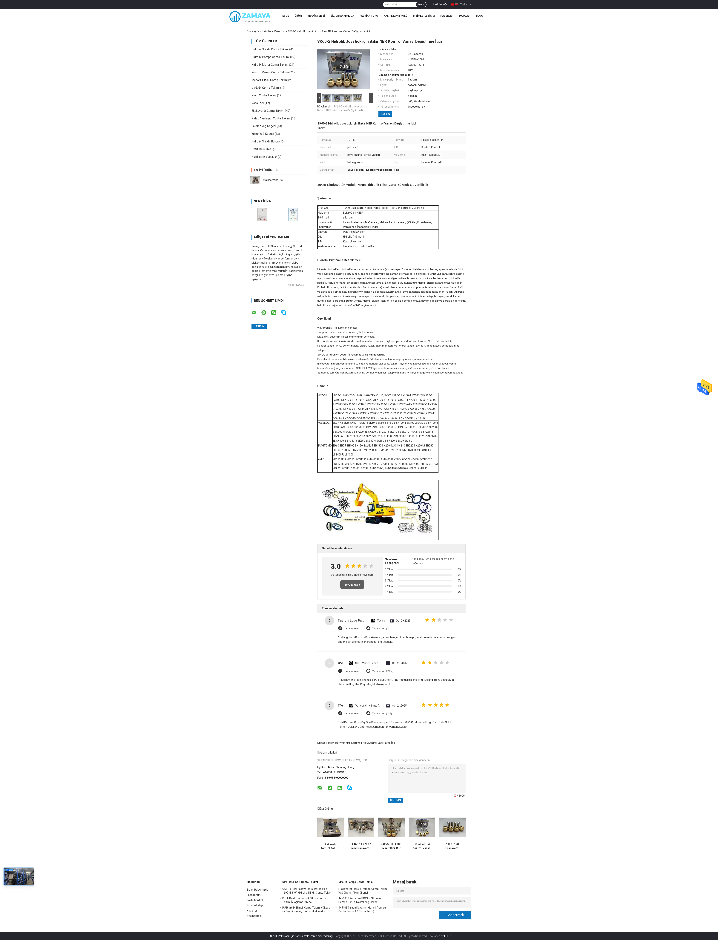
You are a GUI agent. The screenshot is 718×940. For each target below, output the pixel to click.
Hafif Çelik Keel (261, 149)
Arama (421, 4)
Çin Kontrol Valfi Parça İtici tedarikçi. (312, 936)
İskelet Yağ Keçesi (263, 126)
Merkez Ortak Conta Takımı (269, 80)
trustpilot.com (351, 628)
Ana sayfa (253, 31)
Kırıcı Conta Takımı (263, 95)
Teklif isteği (440, 4)
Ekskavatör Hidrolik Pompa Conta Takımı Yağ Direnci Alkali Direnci (362, 890)
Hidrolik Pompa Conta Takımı (270, 57)
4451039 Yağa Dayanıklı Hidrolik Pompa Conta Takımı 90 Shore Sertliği (362, 909)
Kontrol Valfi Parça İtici (381, 742)
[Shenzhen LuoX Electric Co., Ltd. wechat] (276, 312)
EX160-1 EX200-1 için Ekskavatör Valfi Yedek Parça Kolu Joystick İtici (361, 846)
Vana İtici (279, 31)
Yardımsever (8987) (382, 671)
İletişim (385, 114)
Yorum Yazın (352, 584)
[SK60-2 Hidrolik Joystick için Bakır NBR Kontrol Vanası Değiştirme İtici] (343, 69)
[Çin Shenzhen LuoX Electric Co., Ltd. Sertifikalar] (262, 214)
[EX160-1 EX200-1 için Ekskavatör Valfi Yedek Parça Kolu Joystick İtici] (361, 827)
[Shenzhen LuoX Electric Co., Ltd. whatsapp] (266, 312)
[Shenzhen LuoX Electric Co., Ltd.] (250, 16)
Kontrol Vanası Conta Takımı (270, 72)
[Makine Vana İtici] (255, 179)
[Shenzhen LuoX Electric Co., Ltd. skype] (286, 312)
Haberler (446, 15)
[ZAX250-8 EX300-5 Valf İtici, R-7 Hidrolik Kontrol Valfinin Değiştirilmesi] (391, 827)
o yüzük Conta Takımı (265, 87)
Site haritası (254, 915)
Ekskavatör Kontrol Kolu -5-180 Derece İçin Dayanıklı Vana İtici (330, 846)
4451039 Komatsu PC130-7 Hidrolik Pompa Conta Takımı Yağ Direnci (359, 900)
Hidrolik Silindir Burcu (265, 141)
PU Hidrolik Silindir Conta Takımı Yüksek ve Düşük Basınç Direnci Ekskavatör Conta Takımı (306, 910)
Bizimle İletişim (424, 15)
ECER (447, 936)
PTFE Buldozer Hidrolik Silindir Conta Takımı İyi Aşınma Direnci (304, 900)
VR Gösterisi (316, 15)
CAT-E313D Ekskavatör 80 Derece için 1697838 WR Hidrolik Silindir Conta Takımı (307, 890)
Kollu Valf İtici (359, 742)
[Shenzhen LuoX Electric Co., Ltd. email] (256, 312)
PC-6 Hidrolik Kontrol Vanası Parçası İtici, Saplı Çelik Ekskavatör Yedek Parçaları (422, 846)
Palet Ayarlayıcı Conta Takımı (270, 118)
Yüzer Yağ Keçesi (262, 134)
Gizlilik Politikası (279, 936)
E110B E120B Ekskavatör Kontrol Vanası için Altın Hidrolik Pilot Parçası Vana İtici (452, 846)
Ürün (298, 15)
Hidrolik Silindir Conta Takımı (270, 49)
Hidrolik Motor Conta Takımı (269, 64)
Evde (285, 15)
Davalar (464, 15)
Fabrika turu (369, 15)
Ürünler (267, 31)
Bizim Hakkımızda (342, 15)
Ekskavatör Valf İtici (338, 742)
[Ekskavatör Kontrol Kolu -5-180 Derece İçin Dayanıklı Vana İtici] (330, 827)
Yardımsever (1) (380, 628)
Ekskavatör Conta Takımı (267, 111)
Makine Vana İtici (273, 179)
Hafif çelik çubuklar (264, 157)
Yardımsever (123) (382, 713)
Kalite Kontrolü (395, 15)
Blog (479, 15)
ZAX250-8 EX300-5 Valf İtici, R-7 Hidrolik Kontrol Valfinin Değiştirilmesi (391, 846)
